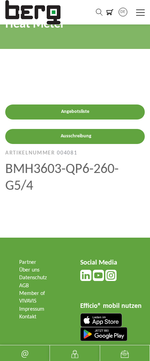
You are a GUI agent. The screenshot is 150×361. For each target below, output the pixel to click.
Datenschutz (33, 278)
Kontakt (27, 317)
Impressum (31, 309)
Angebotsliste (75, 111)
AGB (24, 286)
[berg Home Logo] (33, 12)
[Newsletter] (125, 353)
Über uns (29, 270)
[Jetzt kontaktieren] (74, 353)
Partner (27, 262)
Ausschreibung (76, 136)
